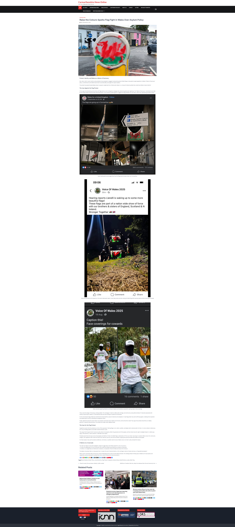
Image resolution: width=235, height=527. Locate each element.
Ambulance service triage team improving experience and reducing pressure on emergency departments (116, 493)
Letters (136, 7)
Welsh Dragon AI (87, 11)
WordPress (136, 525)
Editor (82, 22)
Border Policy (91, 460)
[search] (156, 9)
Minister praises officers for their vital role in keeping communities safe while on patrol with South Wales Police (144, 490)
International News (94, 7)
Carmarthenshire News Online (92, 2)
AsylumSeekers (85, 460)
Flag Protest (104, 460)
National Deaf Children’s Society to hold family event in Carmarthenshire (90, 479)
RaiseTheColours (123, 460)
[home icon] (80, 7)
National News (82, 17)
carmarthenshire (98, 460)
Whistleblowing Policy (98, 11)
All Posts (85, 7)
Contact (131, 7)
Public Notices (104, 7)
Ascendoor (126, 525)
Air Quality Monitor (145, 7)
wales (128, 460)
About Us (124, 7)
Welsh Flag (132, 460)
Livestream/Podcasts (115, 7)
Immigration (110, 460)
